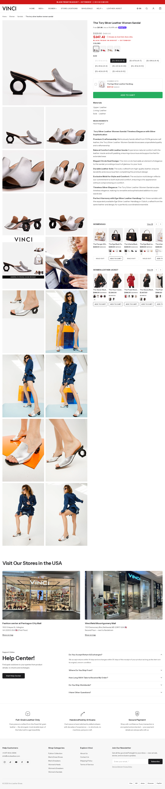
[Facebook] (22, 762)
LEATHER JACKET (114, 8)
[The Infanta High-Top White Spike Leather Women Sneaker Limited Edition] (129, 250)
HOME (32, 8)
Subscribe (155, 761)
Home (4, 16)
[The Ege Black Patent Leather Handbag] (110, 250)
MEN (41, 8)
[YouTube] (16, 762)
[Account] (153, 8)
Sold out (100, 258)
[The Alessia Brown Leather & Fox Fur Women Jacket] (144, 299)
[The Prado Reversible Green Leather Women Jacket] (129, 296)
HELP (99, 8)
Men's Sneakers (54, 761)
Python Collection (55, 753)
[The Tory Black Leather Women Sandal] (117, 49)
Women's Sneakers (55, 768)
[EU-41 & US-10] (137, 66)
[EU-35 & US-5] (101, 61)
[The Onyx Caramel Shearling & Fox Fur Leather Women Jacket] (110, 299)
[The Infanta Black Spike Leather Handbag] (125, 250)
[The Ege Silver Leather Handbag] (116, 250)
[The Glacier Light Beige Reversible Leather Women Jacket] (98, 296)
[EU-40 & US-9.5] (119, 66)
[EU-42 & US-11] (101, 71)
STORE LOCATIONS (69, 8)
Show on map (7, 635)
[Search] (146, 8)
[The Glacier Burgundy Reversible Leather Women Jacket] (101, 296)
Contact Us (84, 757)
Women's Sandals (55, 772)
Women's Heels (54, 764)
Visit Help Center (13, 676)
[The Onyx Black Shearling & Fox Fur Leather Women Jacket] (113, 299)
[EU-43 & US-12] (119, 71)
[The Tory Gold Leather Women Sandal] (110, 49)
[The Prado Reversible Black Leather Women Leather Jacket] (132, 296)
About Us (83, 753)
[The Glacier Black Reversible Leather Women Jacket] (94, 296)
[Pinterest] (28, 762)
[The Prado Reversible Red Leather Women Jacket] (125, 296)
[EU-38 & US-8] (153, 61)
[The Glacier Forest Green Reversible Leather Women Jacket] (104, 296)
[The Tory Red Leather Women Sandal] (103, 49)
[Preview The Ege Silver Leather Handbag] (102, 84)
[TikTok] (10, 762)
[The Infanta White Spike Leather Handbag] (156, 250)
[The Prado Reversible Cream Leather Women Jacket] (135, 296)
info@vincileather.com (11, 756)
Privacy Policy (127, 767)
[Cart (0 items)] (160, 8)
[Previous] (156, 224)
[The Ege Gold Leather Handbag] (151, 250)
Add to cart (128, 95)
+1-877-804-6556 (9, 753)
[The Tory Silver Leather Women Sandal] (96, 49)
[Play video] (66, 263)
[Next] (161, 224)
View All (150, 224)
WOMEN (51, 8)
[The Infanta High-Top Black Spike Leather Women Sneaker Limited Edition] (132, 250)
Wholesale (87, 8)
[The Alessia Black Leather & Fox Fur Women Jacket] (141, 299)
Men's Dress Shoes (55, 757)
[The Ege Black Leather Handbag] (120, 250)
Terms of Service (87, 764)
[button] (127, 84)
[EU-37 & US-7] (135, 61)
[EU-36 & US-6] (118, 61)
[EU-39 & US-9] (101, 66)
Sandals (20, 16)
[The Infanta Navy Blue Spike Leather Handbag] (135, 250)
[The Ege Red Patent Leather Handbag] (113, 250)
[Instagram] (4, 762)
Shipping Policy (86, 761)
